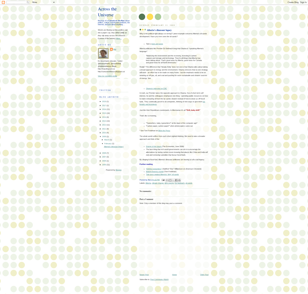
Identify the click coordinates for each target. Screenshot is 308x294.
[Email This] (167, 180)
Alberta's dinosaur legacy (114, 147)
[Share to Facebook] (176, 180)
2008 (104, 153)
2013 (104, 121)
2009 (104, 136)
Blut (114, 49)
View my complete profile (107, 76)
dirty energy (169, 183)
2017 (104, 105)
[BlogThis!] (170, 180)
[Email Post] (163, 180)
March (107, 140)
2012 (104, 125)
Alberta (148, 183)
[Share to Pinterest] (179, 180)
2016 (104, 109)
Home (174, 275)
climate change (158, 183)
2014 (104, 117)
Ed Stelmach (179, 183)
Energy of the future (154, 146)
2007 (104, 157)
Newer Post (144, 275)
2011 (104, 129)
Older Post (204, 275)
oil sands (188, 183)
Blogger (118, 170)
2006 (104, 161)
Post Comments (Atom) (159, 279)
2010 (104, 133)
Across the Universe (107, 12)
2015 (104, 113)
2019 (104, 101)
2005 (104, 165)
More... (119, 38)
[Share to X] (173, 180)
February (108, 144)
